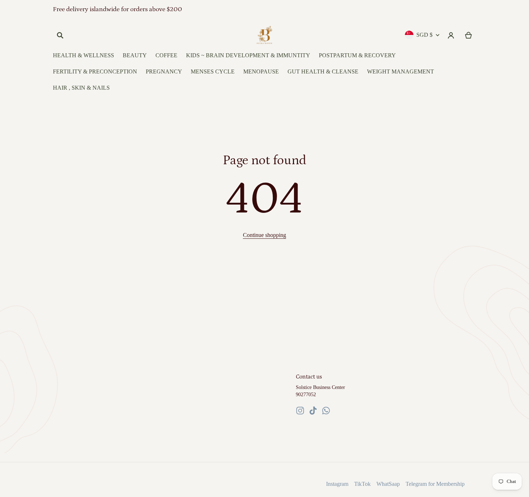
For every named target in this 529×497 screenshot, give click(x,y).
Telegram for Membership (435, 484)
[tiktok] (313, 410)
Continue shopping (264, 235)
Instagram (337, 484)
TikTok (362, 484)
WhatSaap (388, 484)
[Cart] (468, 35)
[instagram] (300, 410)
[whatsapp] (326, 410)
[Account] (451, 35)
